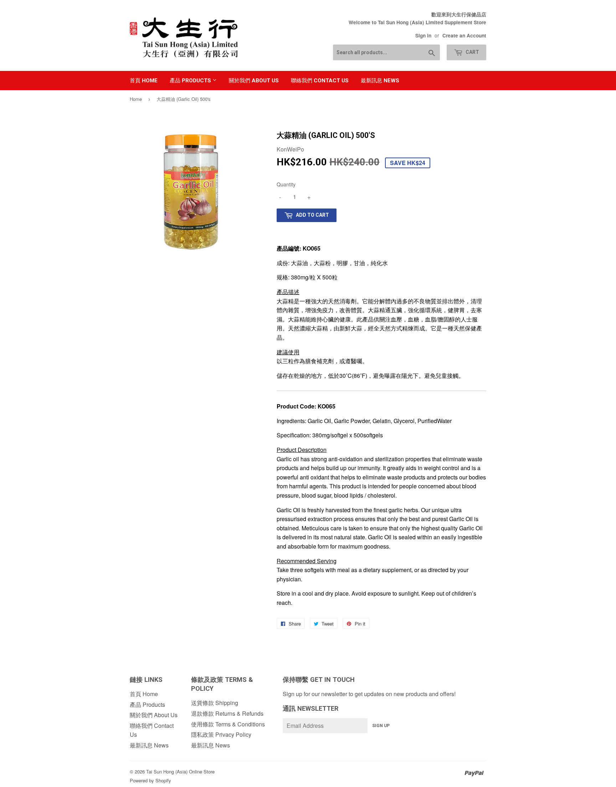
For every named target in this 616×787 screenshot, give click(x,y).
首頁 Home (144, 80)
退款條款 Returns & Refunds (227, 713)
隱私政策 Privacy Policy (221, 734)
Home (136, 99)
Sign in (423, 35)
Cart (471, 52)
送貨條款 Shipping (214, 703)
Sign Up (381, 725)
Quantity (286, 184)
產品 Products (191, 80)
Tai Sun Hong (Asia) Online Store (180, 771)
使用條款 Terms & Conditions (228, 724)
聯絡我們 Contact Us (320, 80)
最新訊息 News (380, 80)
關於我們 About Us (254, 80)
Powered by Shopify (150, 780)
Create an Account (464, 35)
